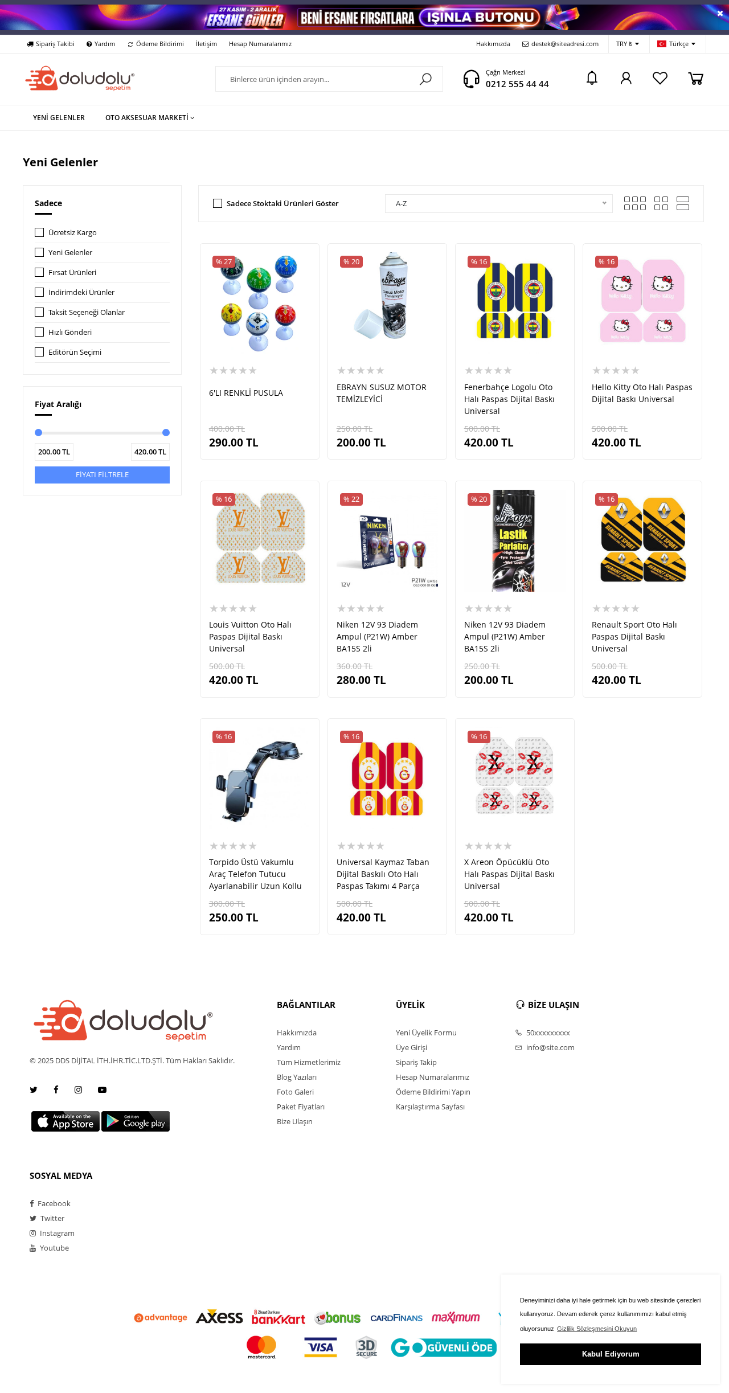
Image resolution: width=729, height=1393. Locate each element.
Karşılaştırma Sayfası (430, 1106)
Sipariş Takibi (55, 43)
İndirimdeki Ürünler (81, 292)
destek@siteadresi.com (565, 43)
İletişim (206, 43)
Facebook (53, 1203)
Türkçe (679, 43)
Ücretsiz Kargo (72, 232)
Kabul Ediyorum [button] (611, 1354)
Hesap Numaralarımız (260, 43)
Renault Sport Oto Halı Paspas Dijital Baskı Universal (634, 636)
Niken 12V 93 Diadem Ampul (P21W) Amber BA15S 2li (377, 636)
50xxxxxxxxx (547, 1032)
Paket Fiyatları (301, 1106)
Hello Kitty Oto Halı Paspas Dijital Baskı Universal (642, 393)
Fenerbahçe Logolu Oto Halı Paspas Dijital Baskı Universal (509, 399)
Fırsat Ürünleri (72, 272)
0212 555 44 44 (517, 83)
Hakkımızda (493, 43)
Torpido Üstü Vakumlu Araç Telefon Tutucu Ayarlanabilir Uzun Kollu (255, 874)
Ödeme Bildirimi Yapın (433, 1091)
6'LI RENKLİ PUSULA (246, 392)
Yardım (105, 43)
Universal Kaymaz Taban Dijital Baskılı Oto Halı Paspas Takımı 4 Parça (383, 874)
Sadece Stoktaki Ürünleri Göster (283, 203)
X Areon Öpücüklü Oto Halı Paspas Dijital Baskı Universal (509, 874)
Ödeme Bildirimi (160, 43)
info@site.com (550, 1047)
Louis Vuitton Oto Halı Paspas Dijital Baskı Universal (250, 636)
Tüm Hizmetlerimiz (309, 1062)
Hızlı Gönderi (70, 332)
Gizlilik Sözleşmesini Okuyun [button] (597, 1328)
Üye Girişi (411, 1047)
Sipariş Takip (416, 1062)
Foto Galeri (295, 1091)
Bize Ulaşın (295, 1121)
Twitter (51, 1218)
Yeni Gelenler (70, 252)
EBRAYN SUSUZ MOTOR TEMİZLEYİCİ (382, 393)
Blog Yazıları (297, 1076)
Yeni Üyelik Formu (426, 1032)
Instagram (56, 1233)
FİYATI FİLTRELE (102, 474)
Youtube (53, 1247)
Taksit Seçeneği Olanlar (86, 312)
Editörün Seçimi (74, 352)
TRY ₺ (624, 43)
